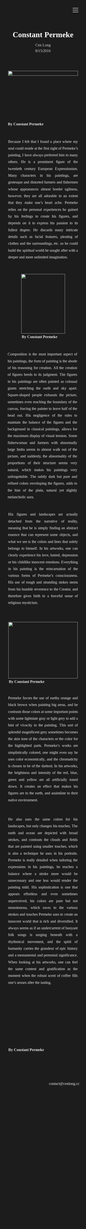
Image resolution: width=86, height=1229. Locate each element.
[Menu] (75, 10)
